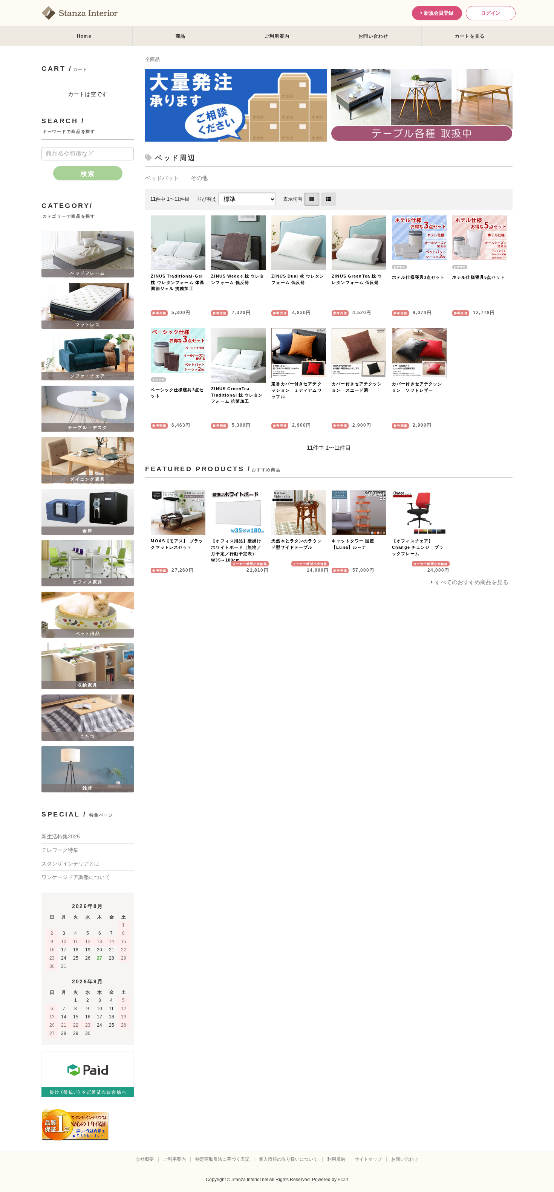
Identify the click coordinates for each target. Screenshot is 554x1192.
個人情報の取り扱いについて (288, 1159)
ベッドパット (162, 178)
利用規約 (336, 1159)
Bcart (343, 1179)
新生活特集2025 (60, 836)
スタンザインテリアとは (70, 864)
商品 (180, 36)
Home (84, 36)
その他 (199, 178)
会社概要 (145, 1159)
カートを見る (470, 36)
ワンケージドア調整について (75, 877)
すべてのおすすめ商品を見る (471, 582)
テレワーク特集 (59, 850)
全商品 (152, 59)
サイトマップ (368, 1159)
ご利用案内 (277, 36)
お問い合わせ (373, 36)
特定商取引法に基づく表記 (222, 1159)
